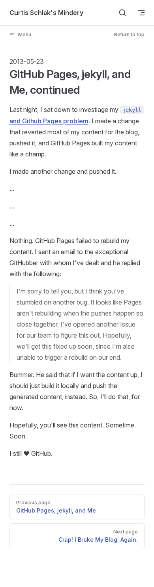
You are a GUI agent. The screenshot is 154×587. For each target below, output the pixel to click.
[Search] (122, 12)
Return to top (129, 34)
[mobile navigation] (141, 12)
